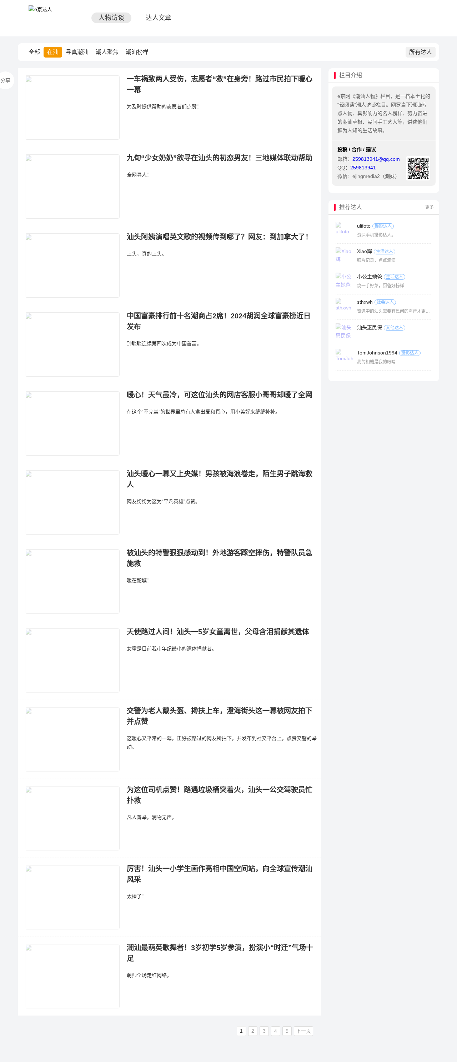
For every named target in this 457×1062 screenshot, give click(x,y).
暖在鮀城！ (139, 580)
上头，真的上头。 (147, 254)
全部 (34, 52)
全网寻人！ (139, 175)
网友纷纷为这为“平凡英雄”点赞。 (163, 501)
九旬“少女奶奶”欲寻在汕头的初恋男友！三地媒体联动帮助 (219, 158)
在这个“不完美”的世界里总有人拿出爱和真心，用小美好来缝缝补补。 (203, 412)
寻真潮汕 (77, 52)
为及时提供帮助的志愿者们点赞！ (164, 106)
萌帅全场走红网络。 (149, 975)
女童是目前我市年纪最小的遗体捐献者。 (172, 648)
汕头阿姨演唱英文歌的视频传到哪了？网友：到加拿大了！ (219, 237)
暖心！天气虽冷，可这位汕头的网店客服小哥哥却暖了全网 (219, 395)
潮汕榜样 (137, 52)
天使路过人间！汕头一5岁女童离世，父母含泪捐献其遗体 (218, 632)
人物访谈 (111, 17)
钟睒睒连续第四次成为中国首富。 (164, 343)
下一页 (303, 1031)
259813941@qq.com (376, 159)
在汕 (53, 52)
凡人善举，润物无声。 (152, 817)
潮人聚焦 (107, 52)
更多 (429, 207)
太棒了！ (137, 896)
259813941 (363, 167)
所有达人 (420, 52)
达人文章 (158, 17)
